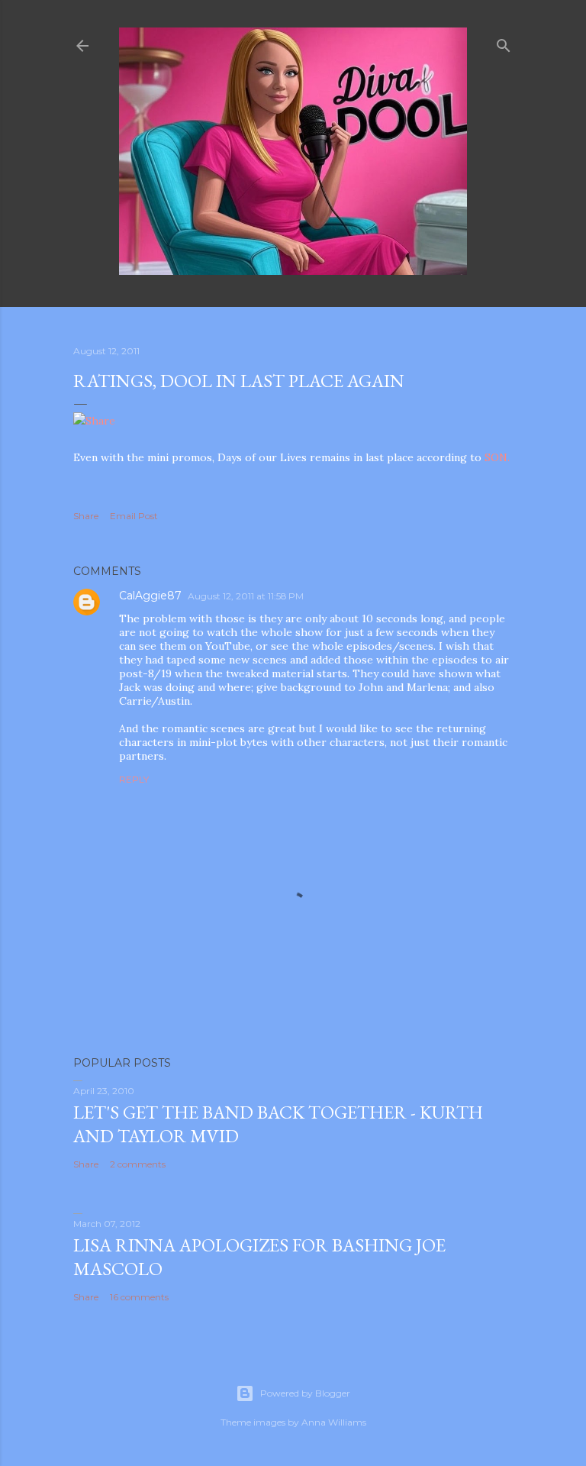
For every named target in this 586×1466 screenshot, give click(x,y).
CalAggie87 (150, 595)
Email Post (134, 515)
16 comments (139, 1297)
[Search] (503, 42)
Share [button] (85, 515)
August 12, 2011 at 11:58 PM (246, 596)
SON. (497, 457)
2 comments (138, 1164)
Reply (134, 779)
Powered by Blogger (305, 1393)
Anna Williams (333, 1422)
